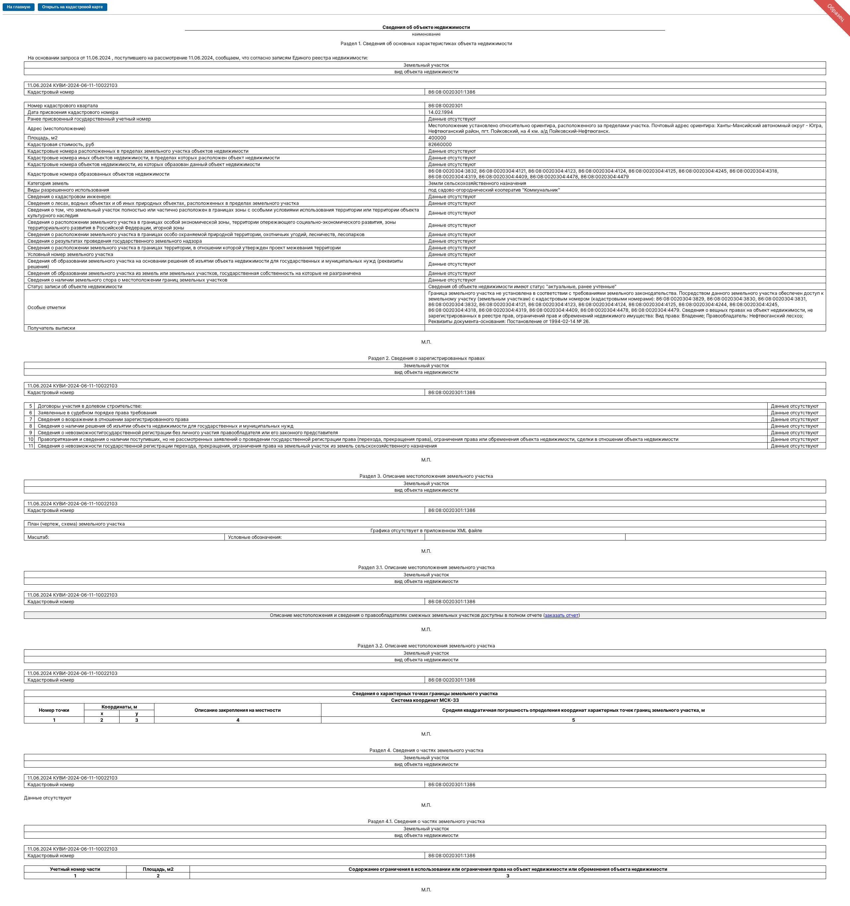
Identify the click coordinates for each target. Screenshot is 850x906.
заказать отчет (561, 615)
